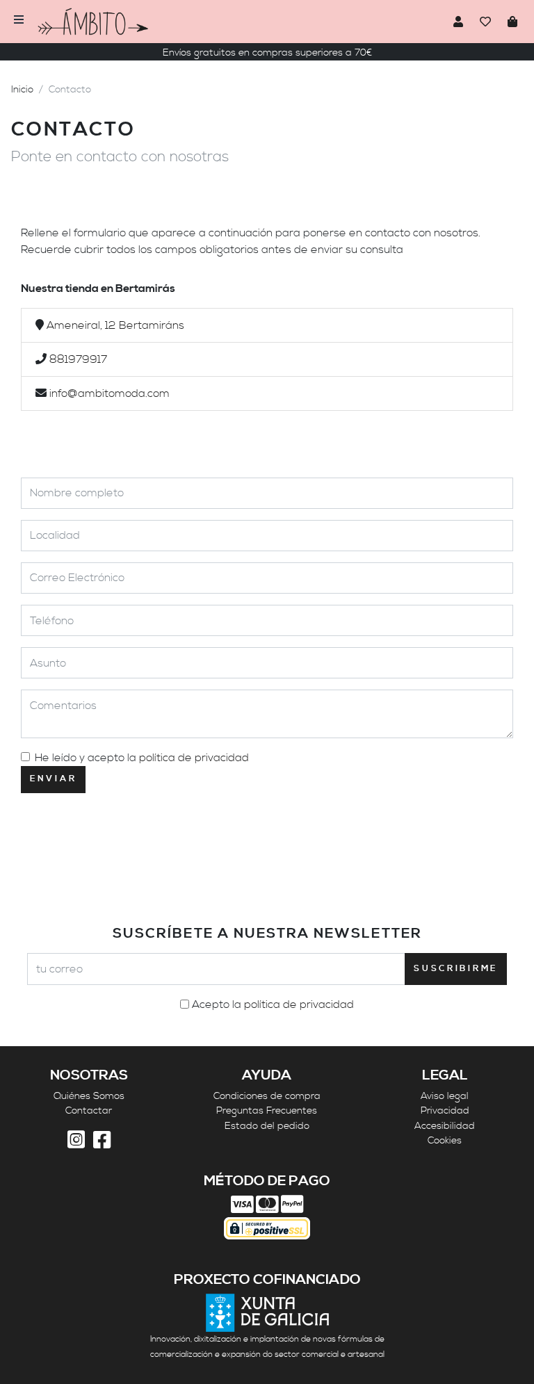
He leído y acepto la (142, 758)
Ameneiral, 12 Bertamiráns (115, 325)
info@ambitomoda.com (109, 393)
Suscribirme (456, 968)
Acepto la (273, 1004)
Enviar (53, 779)
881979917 (78, 359)
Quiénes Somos (89, 1096)
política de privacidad (194, 758)
